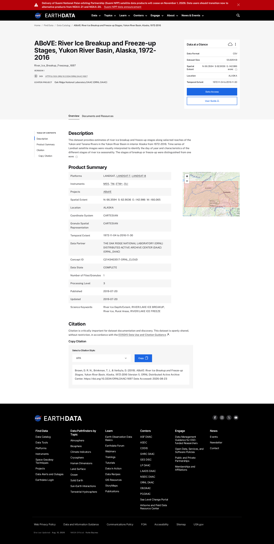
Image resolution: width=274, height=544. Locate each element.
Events (214, 436)
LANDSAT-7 (123, 175)
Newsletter (216, 442)
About (171, 15)
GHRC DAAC (147, 453)
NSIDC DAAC (147, 476)
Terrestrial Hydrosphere (83, 491)
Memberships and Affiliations (185, 468)
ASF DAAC (146, 436)
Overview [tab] (73, 115)
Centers (139, 15)
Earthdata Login (45, 479)
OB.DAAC (145, 488)
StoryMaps (111, 485)
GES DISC (145, 459)
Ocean (74, 474)
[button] (232, 69)
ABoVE (107, 191)
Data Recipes (112, 474)
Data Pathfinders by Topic (83, 432)
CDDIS (144, 448)
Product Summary (46, 144)
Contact (214, 448)
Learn (123, 15)
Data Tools (42, 442)
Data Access (212, 91)
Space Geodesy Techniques (44, 461)
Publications (112, 491)
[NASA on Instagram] (222, 417)
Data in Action (113, 468)
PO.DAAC (145, 493)
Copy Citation (45, 155)
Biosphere (76, 446)
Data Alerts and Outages (49, 474)
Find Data (48, 25)
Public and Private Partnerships (185, 459)
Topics (108, 15)
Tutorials (110, 462)
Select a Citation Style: (83, 350)
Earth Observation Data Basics (118, 438)
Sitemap (181, 524)
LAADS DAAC (148, 471)
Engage (155, 15)
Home (37, 25)
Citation (40, 150)
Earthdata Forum (114, 445)
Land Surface (77, 468)
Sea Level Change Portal (154, 499)
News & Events (191, 15)
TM (112, 183)
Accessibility (161, 524)
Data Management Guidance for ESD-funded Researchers (186, 440)
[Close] (238, 5)
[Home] (60, 15)
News (213, 430)
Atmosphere (77, 440)
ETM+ (119, 183)
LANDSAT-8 (139, 175)
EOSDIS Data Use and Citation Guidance (142, 334)
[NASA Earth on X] (229, 417)
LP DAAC (145, 465)
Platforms (41, 448)
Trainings (110, 457)
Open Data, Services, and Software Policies (189, 450)
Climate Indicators (80, 451)
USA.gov (199, 524)
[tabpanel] (137, 259)
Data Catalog (63, 25)
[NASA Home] (38, 15)
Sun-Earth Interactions (83, 486)
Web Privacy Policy (44, 524)
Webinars (110, 451)
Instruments (42, 453)
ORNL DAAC (147, 482)
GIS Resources (113, 479)
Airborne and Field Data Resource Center (153, 507)
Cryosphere (77, 457)
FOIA (144, 524)
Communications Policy (120, 524)
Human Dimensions (81, 463)
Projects (40, 468)
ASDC (143, 442)
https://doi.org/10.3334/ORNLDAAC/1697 (66, 76)
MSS (106, 183)
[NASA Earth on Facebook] (215, 417)
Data (94, 15)
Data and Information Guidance (81, 524)
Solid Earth (76, 480)
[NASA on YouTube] (235, 417)
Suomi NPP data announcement (122, 6)
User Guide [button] (211, 101)
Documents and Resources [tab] (97, 116)
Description (42, 138)
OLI (126, 183)
